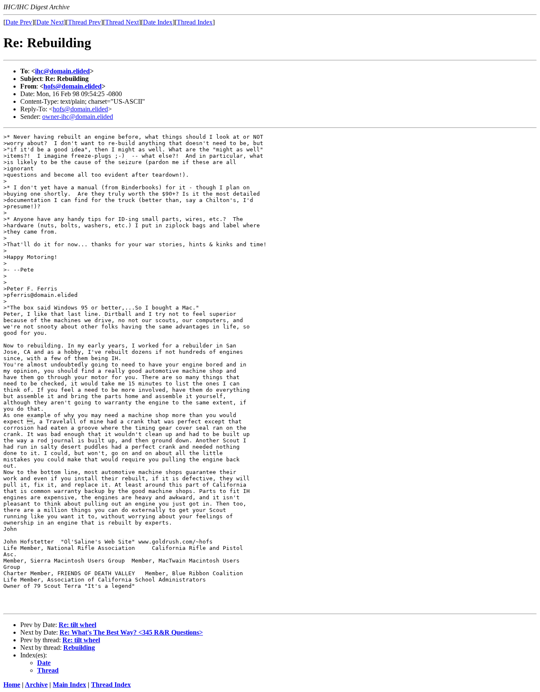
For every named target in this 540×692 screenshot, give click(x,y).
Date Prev (18, 22)
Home (11, 684)
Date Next (50, 22)
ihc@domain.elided (62, 71)
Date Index (158, 22)
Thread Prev (84, 22)
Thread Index (195, 22)
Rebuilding (79, 647)
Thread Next (122, 22)
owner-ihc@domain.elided (77, 116)
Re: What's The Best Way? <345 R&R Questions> (131, 632)
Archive (36, 684)
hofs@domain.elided (72, 86)
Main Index (69, 684)
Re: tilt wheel (77, 624)
